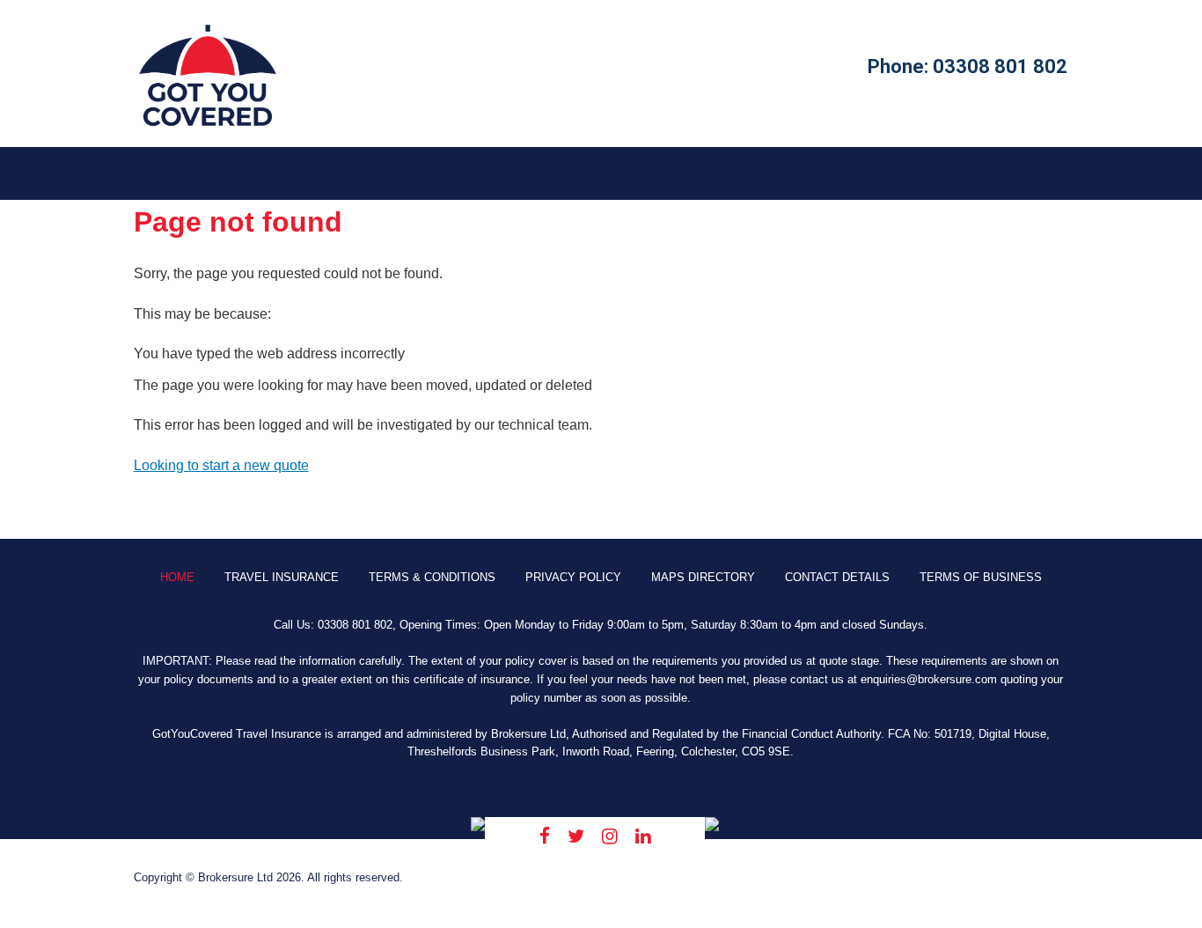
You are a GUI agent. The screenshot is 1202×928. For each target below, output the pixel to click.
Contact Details (837, 577)
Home (177, 577)
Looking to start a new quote (221, 465)
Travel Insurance (281, 577)
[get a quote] (208, 125)
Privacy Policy (573, 577)
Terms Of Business (981, 577)
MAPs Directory (703, 577)
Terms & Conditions (432, 577)
